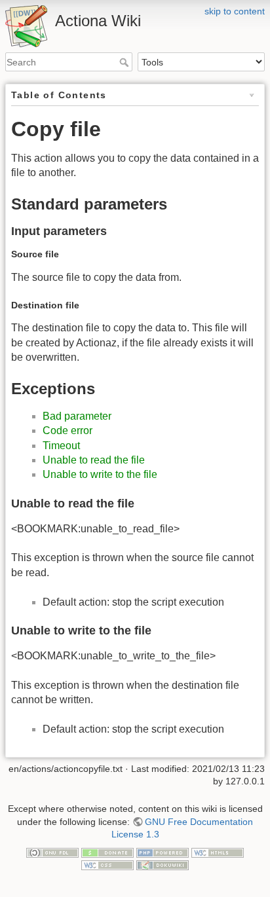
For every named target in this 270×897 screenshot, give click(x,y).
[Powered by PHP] (162, 852)
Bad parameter (77, 416)
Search (125, 62)
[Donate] (107, 852)
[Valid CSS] (107, 865)
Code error (67, 430)
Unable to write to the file (100, 474)
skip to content (234, 11)
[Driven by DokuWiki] (162, 865)
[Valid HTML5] (217, 852)
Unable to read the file (94, 460)
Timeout (61, 445)
